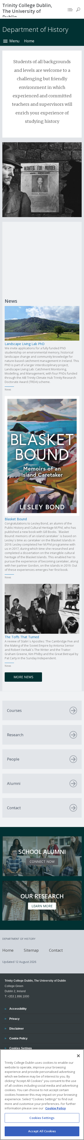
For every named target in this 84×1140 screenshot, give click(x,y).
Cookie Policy (18, 1038)
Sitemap (31, 950)
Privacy (14, 1018)
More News (23, 677)
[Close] (78, 1056)
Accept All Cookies (42, 1131)
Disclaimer (16, 1028)
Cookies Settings (41, 1118)
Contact (56, 950)
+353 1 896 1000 (18, 996)
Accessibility (18, 1008)
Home (29, 41)
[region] (42, 1094)
